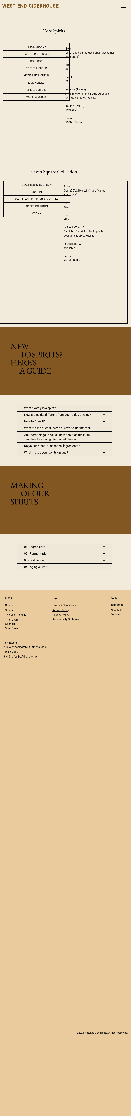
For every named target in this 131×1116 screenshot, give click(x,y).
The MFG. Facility (15, 615)
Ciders (9, 605)
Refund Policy (60, 610)
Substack (116, 614)
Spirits (9, 610)
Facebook (116, 609)
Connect (10, 623)
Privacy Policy (60, 615)
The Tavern (12, 619)
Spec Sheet (12, 628)
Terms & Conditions (64, 605)
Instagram (117, 604)
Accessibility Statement (66, 619)
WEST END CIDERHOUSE (30, 6)
